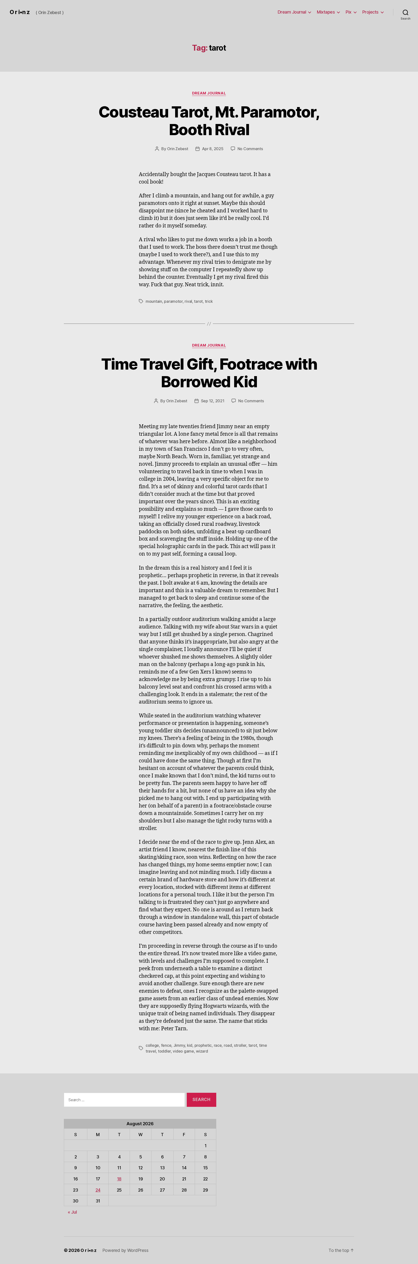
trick (209, 301)
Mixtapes (326, 12)
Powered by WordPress (125, 1250)
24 (98, 1190)
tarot (198, 301)
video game (183, 1051)
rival (188, 301)
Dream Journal (292, 12)
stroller (240, 1045)
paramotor (173, 301)
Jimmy (179, 1045)
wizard (202, 1051)
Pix (348, 12)
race (218, 1045)
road (228, 1045)
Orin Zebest (177, 148)
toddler (164, 1051)
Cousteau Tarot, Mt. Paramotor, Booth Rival (209, 120)
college (152, 1045)
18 (119, 1178)
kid (189, 1045)
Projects (370, 12)
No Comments (250, 148)
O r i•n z (20, 12)
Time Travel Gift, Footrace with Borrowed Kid (209, 373)
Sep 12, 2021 (212, 400)
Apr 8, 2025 (213, 148)
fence (166, 1045)
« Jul (72, 1212)
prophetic (203, 1045)
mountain (154, 301)
